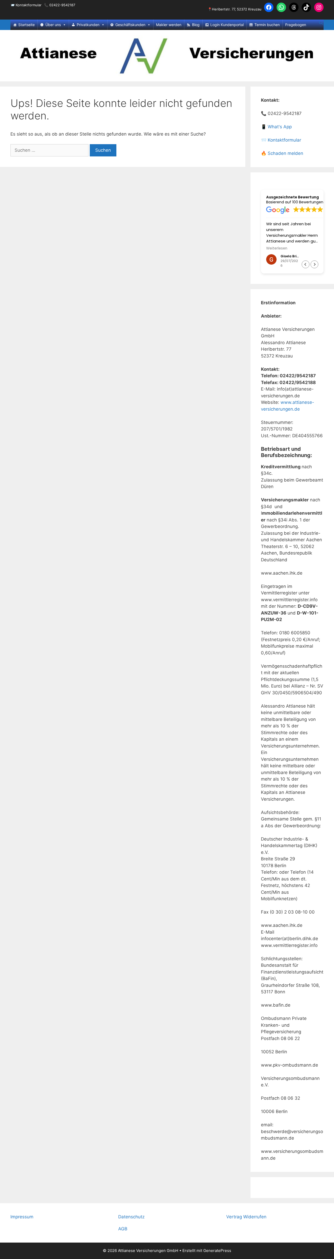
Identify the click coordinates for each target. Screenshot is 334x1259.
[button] (314, 264)
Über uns (53, 24)
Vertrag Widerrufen (246, 1216)
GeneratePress (217, 1250)
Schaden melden (285, 153)
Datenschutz (131, 1216)
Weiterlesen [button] (276, 248)
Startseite (26, 24)
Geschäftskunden (130, 24)
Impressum (21, 1216)
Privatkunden (88, 24)
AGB (122, 1228)
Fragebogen (295, 24)
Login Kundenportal (227, 24)
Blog (196, 24)
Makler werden (168, 24)
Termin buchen (267, 24)
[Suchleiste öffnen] (321, 23)
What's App (280, 126)
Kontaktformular (28, 5)
